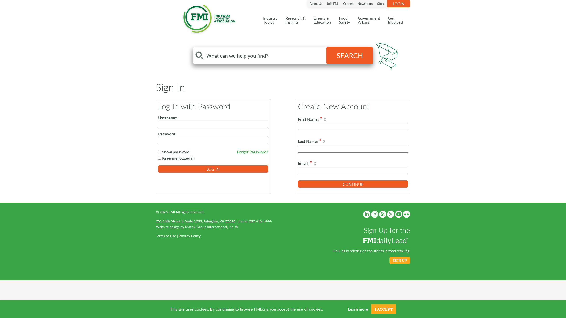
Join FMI (333, 3)
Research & (295, 20)
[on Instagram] (374, 214)
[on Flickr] (406, 214)
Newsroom (365, 3)
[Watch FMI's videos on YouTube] (398, 214)
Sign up (400, 260)
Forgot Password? (252, 152)
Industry (270, 20)
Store (380, 3)
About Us (316, 3)
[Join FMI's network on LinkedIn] (366, 214)
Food (344, 20)
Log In (213, 169)
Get (395, 20)
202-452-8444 (260, 220)
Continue (353, 184)
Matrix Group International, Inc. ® (211, 226)
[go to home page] (209, 18)
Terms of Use (166, 235)
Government (369, 20)
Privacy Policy (190, 235)
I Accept (384, 309)
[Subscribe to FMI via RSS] (382, 214)
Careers (348, 3)
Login (399, 3)
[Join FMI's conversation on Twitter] (390, 214)
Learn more (358, 309)
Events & (322, 20)
